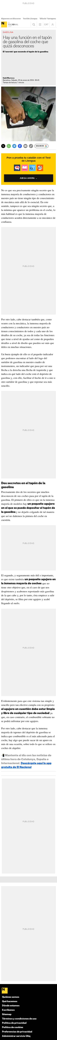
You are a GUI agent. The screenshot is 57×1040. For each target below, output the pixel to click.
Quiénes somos (10, 997)
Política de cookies (12, 1027)
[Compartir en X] (3, 146)
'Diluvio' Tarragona (47, 19)
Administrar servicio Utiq (16, 1036)
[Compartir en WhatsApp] (9, 146)
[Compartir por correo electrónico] (25, 146)
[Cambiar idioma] (46, 24)
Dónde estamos (10, 1006)
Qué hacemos (9, 1001)
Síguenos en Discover (11, 19)
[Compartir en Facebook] (20, 146)
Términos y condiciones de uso (19, 1019)
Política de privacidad (14, 1023)
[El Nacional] (4, 24)
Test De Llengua (30, 19)
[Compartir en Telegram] (14, 146)
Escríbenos (8, 1010)
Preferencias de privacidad (17, 1032)
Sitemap (6, 1014)
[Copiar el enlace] (31, 146)
